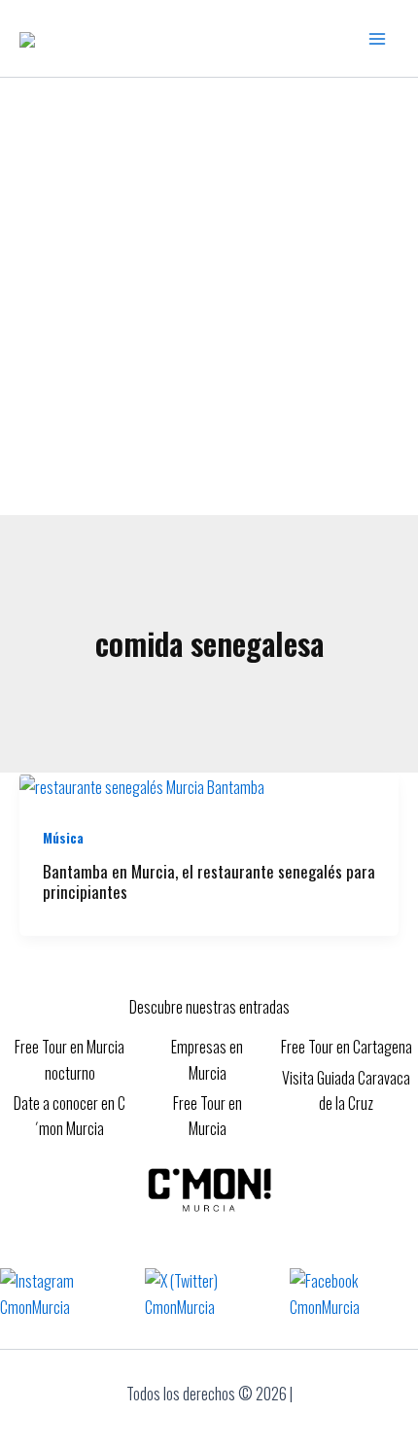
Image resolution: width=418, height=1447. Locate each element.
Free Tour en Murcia (207, 1115)
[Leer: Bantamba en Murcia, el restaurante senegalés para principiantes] (141, 785)
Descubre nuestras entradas (209, 1006)
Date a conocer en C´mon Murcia (69, 1115)
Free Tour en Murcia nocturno (69, 1059)
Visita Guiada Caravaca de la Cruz (346, 1090)
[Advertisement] (209, 296)
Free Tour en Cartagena (346, 1046)
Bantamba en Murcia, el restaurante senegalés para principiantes (209, 881)
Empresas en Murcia (207, 1059)
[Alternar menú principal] (377, 38)
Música (63, 837)
